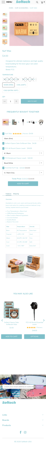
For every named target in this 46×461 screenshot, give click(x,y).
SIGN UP (40, 387)
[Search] (37, 2)
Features (8, 194)
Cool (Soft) (21, 85)
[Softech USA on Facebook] (21, 432)
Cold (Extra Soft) (11, 90)
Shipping (16, 194)
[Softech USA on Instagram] (25, 432)
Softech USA (26, 441)
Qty (3, 97)
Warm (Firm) (8, 85)
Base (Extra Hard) (11, 79)
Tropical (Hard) (28, 79)
